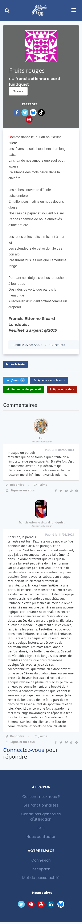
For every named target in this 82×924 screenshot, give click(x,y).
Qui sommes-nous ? (41, 796)
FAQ (41, 828)
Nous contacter (40, 836)
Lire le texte (17, 364)
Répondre (17, 485)
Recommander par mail (26, 389)
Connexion (41, 860)
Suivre (18, 91)
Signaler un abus (63, 389)
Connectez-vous (23, 750)
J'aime (42, 485)
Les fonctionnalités (41, 805)
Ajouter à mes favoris (51, 380)
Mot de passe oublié (41, 877)
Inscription (41, 869)
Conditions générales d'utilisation (41, 817)
